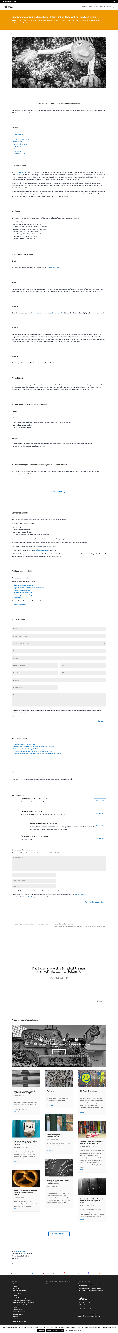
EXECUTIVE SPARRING (19, 1291)
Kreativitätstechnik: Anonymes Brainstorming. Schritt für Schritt (32, 751)
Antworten (100, 801)
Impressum (16, 1319)
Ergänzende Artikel (19, 153)
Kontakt (109, 6)
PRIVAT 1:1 (16, 1286)
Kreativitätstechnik (21, 172)
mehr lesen (59, 1052)
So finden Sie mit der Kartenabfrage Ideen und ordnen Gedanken (91, 1142)
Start (79, 6)
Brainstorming (37, 313)
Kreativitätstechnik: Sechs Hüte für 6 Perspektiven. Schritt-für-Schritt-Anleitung (37, 754)
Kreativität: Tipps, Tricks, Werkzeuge (24, 744)
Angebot (84, 6)
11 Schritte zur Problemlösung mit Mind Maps (27, 749)
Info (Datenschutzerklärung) (73, 1330)
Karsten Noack (35, 824)
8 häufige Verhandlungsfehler (59, 1040)
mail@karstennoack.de (42, 550)
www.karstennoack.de (91, 1315)
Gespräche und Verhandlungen (22, 1300)
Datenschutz (17, 597)
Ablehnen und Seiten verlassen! (55, 1330)
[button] (15, 1273)
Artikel (96, 6)
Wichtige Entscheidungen (20, 1298)
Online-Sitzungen (18, 1314)
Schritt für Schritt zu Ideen (21, 139)
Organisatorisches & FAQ (20, 1312)
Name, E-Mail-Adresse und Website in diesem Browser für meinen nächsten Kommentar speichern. (44, 891)
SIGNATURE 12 (17, 1293)
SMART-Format (54, 267)
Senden (101, 721)
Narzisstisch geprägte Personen (22, 1305)
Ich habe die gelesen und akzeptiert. (32, 897)
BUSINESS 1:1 (17, 1288)
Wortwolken (50, 1091)
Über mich (102, 6)
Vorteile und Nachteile (20, 144)
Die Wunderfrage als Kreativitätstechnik (53, 1135)
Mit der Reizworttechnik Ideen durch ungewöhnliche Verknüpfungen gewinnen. (25, 1192)
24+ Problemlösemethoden (89, 1091)
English (113, 1)
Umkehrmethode (18, 134)
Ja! (15, 716)
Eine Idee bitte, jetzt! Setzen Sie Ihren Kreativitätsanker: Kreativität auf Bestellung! (25, 1143)
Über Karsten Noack (19, 1309)
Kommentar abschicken (94, 902)
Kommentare (17, 151)
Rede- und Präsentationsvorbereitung (23, 1302)
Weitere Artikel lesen (59, 1234)
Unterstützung (17, 146)
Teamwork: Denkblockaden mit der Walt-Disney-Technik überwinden (34, 746)
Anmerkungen (17, 141)
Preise (90, 6)
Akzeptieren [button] (41, 1330)
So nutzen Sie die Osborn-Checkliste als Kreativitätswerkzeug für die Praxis (91, 1200)
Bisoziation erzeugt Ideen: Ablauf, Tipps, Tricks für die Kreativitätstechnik (57, 1182)
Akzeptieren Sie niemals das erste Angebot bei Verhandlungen (24, 1092)
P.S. (14, 149)
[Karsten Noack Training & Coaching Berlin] (82, 1301)
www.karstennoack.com (94, 1316)
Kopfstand (16, 137)
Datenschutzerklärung (80, 894)
